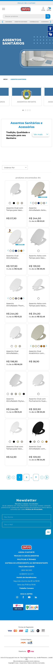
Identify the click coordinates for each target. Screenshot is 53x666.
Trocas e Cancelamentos (26, 556)
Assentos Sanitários (21, 21)
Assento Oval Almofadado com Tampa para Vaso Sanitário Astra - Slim (37, 448)
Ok (48, 532)
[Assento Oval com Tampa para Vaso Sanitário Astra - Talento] (15, 189)
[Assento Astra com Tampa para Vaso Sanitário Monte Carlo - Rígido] (38, 237)
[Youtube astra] (29, 597)
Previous (2, 22)
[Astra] (25, 9)
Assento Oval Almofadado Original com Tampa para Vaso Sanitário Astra (15, 257)
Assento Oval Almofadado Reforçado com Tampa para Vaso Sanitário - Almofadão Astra (14, 352)
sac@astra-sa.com (26, 574)
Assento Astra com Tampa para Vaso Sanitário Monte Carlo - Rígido (37, 257)
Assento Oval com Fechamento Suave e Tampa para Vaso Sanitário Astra (38, 400)
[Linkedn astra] (36, 597)
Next (50, 22)
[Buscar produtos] (48, 16)
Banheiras (9, 21)
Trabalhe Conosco (26, 588)
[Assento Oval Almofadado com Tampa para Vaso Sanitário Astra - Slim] (38, 428)
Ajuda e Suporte (26, 552)
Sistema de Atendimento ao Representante (26, 563)
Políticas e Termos (26, 559)
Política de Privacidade (34, 509)
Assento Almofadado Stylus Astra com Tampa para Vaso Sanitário (15, 400)
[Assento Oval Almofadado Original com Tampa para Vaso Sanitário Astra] (15, 237)
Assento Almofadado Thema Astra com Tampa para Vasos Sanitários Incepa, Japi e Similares (15, 304)
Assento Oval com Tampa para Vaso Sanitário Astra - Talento (14, 209)
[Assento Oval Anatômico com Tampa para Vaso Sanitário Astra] (38, 332)
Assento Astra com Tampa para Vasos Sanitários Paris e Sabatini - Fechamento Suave (38, 304)
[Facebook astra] (23, 597)
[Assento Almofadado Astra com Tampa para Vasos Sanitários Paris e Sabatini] (38, 189)
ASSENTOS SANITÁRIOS (18, 79)
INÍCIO (5, 79)
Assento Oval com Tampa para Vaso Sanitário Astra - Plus (15, 448)
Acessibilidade (34, 21)
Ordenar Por (9, 168)
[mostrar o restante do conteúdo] (41, 134)
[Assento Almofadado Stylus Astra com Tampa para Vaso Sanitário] (15, 380)
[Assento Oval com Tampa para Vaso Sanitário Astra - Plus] (15, 428)
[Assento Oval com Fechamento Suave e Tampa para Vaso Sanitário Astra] (38, 380)
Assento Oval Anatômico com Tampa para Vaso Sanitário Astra (37, 352)
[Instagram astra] (17, 597)
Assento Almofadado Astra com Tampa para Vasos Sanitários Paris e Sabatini (37, 209)
